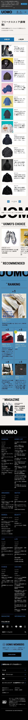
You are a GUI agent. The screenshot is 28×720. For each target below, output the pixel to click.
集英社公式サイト (5, 687)
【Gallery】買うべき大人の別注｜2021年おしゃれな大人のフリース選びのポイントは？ (19, 176)
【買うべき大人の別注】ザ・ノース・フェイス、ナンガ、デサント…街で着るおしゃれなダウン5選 (19, 164)
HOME (2, 212)
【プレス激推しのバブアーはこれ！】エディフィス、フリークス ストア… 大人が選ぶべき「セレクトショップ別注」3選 (19, 62)
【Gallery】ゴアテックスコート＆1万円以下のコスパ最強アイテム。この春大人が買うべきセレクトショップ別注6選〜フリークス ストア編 (19, 113)
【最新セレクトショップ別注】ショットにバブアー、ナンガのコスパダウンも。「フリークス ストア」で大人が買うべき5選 (19, 75)
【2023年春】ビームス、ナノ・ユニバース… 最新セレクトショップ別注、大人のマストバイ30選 (19, 88)
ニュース (4, 378)
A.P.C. (16, 349)
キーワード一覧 (9, 212)
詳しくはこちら (24, 3)
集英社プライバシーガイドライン (7, 690)
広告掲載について (5, 692)
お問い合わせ (17, 687)
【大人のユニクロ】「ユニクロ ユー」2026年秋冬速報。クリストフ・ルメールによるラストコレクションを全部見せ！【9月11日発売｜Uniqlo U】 (7, 353)
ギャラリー (5, 321)
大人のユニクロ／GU (7, 346)
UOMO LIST (23, 247)
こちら (15, 705)
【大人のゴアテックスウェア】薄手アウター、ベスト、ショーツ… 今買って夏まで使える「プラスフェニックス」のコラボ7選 (19, 151)
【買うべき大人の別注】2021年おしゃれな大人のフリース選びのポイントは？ (19, 189)
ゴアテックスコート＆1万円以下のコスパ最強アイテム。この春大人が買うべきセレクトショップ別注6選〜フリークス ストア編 (19, 126)
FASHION (3, 247)
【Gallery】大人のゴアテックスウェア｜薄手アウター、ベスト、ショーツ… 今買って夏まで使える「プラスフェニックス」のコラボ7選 (19, 138)
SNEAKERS (4, 319)
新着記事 (7, 39)
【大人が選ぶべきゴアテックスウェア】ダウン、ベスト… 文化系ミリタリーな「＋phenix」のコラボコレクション (19, 50)
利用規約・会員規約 (18, 689)
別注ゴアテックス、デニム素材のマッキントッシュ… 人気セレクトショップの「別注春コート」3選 (19, 100)
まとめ (17, 378)
